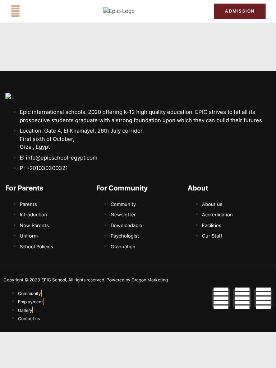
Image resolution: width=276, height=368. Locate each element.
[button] (15, 11)
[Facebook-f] (221, 298)
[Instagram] (242, 298)
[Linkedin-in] (263, 298)
